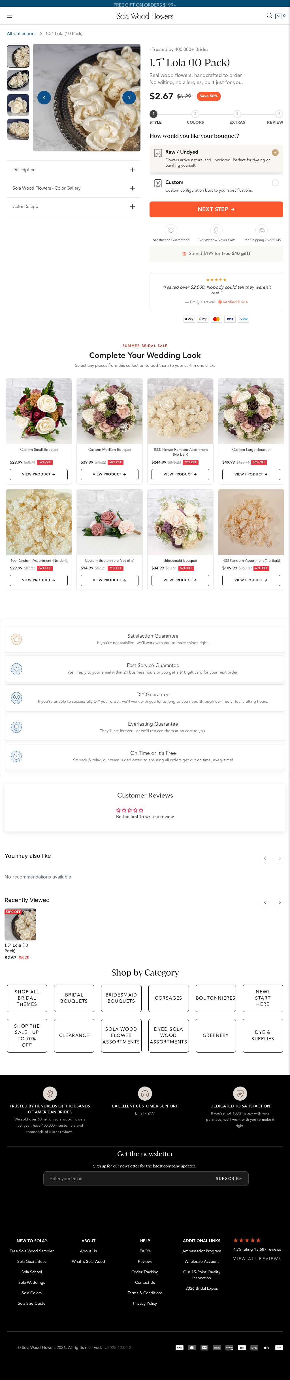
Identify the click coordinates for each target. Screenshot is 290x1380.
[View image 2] (18, 80)
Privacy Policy (145, 1303)
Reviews (145, 1262)
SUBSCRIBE (229, 1179)
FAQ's (145, 1251)
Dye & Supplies (262, 1035)
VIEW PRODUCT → (38, 474)
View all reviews (257, 1259)
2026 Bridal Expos (201, 1288)
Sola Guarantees (31, 1262)
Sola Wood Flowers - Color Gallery (46, 188)
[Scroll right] (279, 858)
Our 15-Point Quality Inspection (201, 1275)
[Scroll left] (265, 858)
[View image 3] (18, 105)
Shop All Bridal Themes (27, 998)
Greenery (216, 1035)
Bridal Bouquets (74, 998)
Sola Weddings (31, 1282)
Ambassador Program (201, 1251)
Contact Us (145, 1282)
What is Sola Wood (88, 1262)
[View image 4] (18, 129)
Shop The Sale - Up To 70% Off (27, 1036)
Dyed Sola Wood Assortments (168, 1035)
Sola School (32, 1272)
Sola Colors (32, 1293)
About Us (88, 1251)
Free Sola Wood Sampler (32, 1251)
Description (24, 169)
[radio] (216, 158)
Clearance (74, 1035)
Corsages (168, 998)
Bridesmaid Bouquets (121, 998)
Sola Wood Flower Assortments (121, 1035)
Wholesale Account (202, 1262)
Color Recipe (25, 206)
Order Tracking (145, 1272)
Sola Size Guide (32, 1303)
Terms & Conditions (145, 1293)
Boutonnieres (216, 998)
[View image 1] (18, 56)
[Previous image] (44, 97)
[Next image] (129, 97)
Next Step (213, 209)
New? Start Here (263, 998)
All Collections (22, 33)
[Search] (269, 15)
